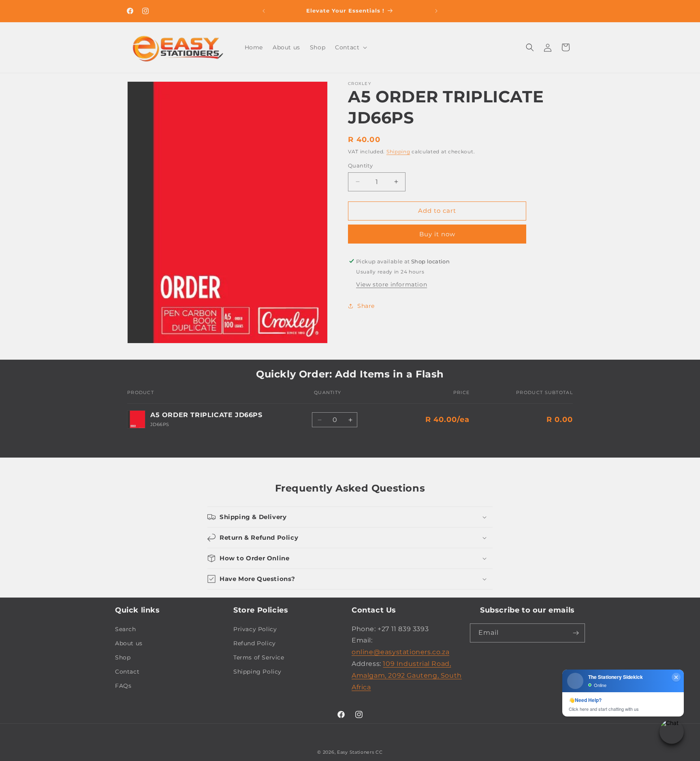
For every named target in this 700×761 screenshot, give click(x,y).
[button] (350, 47)
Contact (127, 671)
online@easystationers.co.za (400, 652)
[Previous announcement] (264, 11)
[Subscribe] (576, 632)
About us (129, 643)
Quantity (360, 165)
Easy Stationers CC (360, 752)
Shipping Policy (257, 671)
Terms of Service (258, 657)
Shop (122, 657)
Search (125, 629)
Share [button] (366, 305)
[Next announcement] (436, 11)
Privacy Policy (255, 629)
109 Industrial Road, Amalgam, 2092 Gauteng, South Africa (407, 675)
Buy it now (437, 233)
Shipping (398, 151)
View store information (391, 284)
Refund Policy (254, 643)
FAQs (123, 685)
